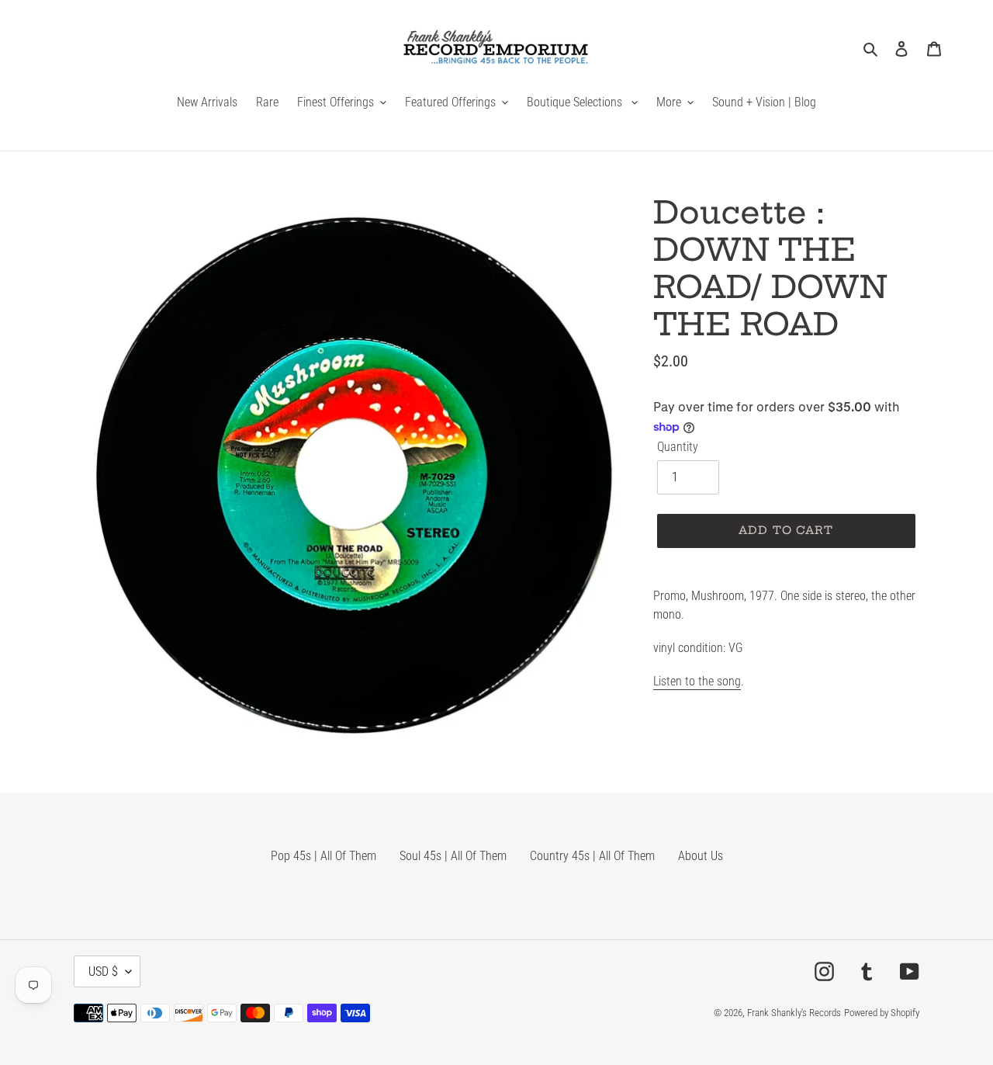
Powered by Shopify (881, 1012)
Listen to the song (697, 681)
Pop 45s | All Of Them (323, 855)
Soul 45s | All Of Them (453, 855)
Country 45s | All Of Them (592, 855)
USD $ (103, 971)
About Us (700, 855)
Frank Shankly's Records (794, 1012)
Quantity (677, 446)
